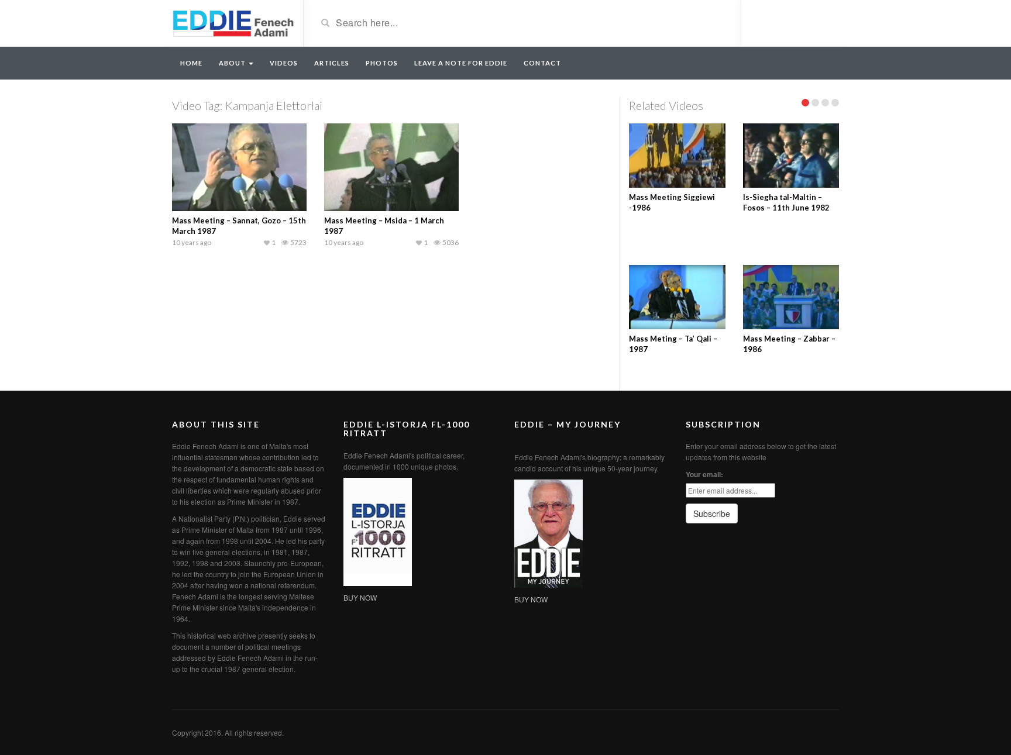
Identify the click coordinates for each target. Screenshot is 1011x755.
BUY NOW (360, 597)
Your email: (704, 474)
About (233, 63)
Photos (382, 63)
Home (191, 63)
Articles (331, 63)
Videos (284, 63)
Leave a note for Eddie (460, 63)
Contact (542, 63)
